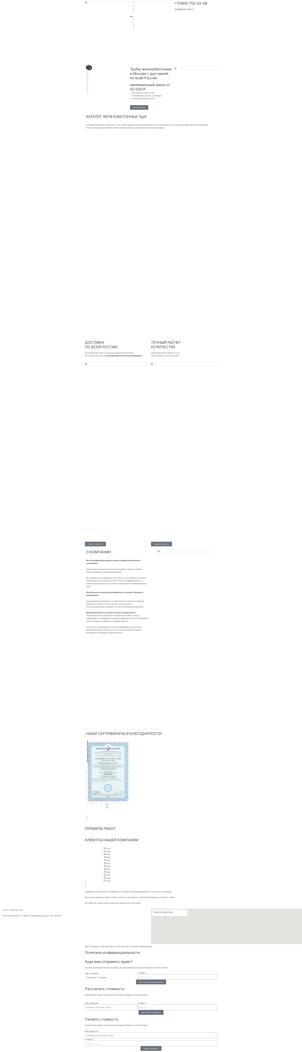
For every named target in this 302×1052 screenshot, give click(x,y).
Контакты (139, 11)
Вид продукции (91, 1003)
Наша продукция (142, 5)
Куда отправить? (92, 973)
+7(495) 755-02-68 (191, 3)
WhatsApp (91, 977)
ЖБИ (137, 8)
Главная (138, 2)
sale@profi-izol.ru (184, 9)
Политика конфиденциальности (112, 952)
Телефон (142, 973)
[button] (151, 16)
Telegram (103, 977)
